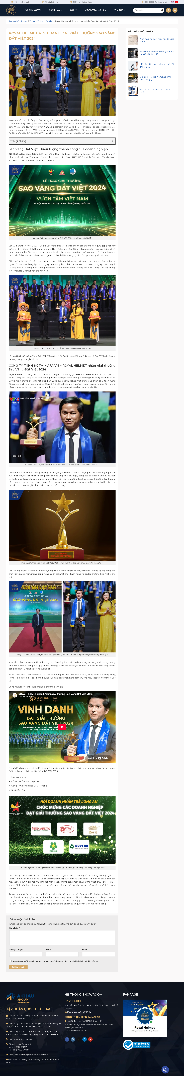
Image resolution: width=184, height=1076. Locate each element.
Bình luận (14, 928)
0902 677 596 (23, 1050)
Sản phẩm (55, 10)
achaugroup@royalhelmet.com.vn (31, 1054)
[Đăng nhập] (168, 10)
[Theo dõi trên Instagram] (73, 1039)
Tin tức (118, 10)
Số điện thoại (16, 949)
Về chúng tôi (33, 10)
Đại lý (73, 10)
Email (85, 949)
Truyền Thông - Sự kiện (41, 21)
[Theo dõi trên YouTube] (90, 1039)
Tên (48, 949)
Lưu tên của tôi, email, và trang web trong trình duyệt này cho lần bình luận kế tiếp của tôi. (56, 961)
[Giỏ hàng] (174, 10)
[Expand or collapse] (112, 141)
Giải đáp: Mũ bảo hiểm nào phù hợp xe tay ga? (155, 78)
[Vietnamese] (176, 2)
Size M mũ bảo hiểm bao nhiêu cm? (155, 90)
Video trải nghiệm (95, 10)
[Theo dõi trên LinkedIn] (84, 1039)
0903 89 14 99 (84, 1012)
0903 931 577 (21, 1047)
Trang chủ (14, 21)
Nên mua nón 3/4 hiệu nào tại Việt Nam (157, 40)
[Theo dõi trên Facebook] (67, 1039)
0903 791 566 (25, 1039)
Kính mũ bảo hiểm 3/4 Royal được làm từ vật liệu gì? (157, 52)
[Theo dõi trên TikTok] (78, 1039)
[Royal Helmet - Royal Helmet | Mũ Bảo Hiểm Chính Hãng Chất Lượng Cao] (11, 10)
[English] (172, 2)
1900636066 (149, 2)
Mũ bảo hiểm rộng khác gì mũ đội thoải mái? (157, 65)
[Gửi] (162, 10)
